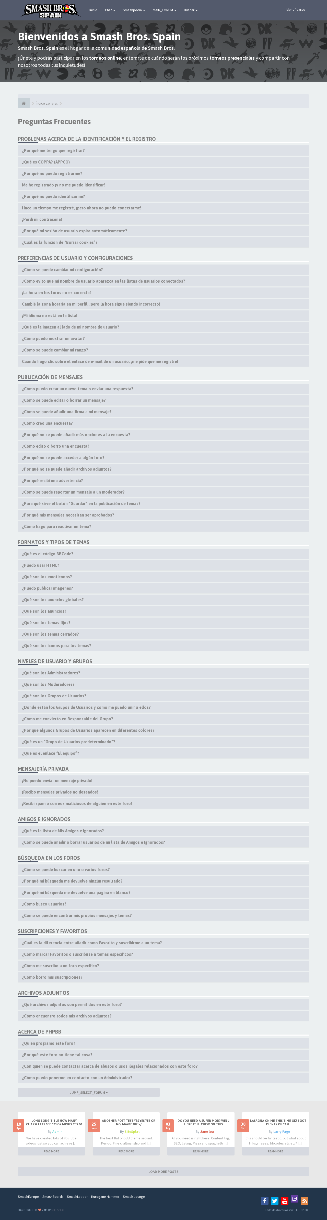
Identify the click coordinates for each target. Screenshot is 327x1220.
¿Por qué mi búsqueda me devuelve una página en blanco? (76, 892)
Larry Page (281, 1131)
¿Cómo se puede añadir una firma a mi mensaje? (67, 411)
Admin (57, 1131)
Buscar (189, 10)
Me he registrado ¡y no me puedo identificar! (63, 185)
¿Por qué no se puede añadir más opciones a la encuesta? (76, 434)
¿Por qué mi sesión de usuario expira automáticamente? (74, 231)
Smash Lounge (134, 1196)
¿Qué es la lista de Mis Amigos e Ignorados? (63, 830)
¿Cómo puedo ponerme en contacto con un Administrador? (77, 1077)
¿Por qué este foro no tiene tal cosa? (57, 1054)
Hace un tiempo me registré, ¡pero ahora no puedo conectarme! (81, 208)
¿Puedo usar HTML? (40, 565)
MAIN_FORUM (163, 10)
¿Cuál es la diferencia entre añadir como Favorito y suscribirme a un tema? (92, 942)
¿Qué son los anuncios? (44, 611)
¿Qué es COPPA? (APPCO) (46, 162)
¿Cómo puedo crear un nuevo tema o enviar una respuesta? (77, 388)
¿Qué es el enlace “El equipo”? (50, 753)
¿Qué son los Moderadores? (48, 684)
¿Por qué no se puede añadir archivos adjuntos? (67, 469)
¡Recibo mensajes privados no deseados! (60, 792)
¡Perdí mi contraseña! (42, 219)
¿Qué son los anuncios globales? (53, 599)
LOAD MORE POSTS (163, 1171)
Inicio (93, 10)
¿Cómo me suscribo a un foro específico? (60, 965)
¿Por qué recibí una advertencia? (52, 480)
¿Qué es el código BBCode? (47, 553)
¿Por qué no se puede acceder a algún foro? (63, 457)
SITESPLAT (58, 1210)
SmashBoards (53, 1196)
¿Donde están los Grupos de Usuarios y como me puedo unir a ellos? (86, 707)
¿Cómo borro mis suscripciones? (52, 977)
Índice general (46, 103)
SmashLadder (77, 1196)
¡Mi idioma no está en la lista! (49, 315)
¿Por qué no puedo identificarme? (53, 196)
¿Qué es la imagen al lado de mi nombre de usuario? (70, 327)
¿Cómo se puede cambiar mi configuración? (62, 269)
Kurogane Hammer (105, 1196)
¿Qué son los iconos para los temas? (56, 645)
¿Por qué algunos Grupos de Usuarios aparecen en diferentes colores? (88, 730)
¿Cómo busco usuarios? (44, 904)
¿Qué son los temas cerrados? (50, 634)
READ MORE (51, 1151)
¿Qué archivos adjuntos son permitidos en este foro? (72, 1004)
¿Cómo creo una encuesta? (47, 423)
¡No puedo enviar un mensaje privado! (57, 780)
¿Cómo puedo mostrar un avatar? (53, 338)
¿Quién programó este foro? (48, 1043)
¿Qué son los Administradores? (51, 673)
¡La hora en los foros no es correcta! (56, 292)
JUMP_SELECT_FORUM (88, 1092)
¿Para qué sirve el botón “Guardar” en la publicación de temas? (81, 503)
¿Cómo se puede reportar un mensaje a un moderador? (73, 492)
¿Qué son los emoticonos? (47, 576)
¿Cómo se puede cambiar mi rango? (55, 350)
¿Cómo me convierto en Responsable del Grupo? (67, 718)
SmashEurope (28, 1196)
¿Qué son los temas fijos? (46, 622)
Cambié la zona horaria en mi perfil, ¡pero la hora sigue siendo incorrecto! (91, 304)
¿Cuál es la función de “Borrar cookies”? (60, 242)
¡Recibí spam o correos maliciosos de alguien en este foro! (77, 803)
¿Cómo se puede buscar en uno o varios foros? (66, 869)
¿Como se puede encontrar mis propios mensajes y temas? (77, 915)
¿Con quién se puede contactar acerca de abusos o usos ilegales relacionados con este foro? (110, 1066)
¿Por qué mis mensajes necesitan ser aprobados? (68, 515)
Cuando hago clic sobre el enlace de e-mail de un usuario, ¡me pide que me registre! (100, 361)
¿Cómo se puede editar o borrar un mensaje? (64, 400)
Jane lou (207, 1131)
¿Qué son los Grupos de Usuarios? (54, 696)
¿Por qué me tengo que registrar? (53, 150)
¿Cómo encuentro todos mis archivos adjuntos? (67, 1016)
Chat (109, 10)
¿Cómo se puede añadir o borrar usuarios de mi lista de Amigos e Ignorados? (93, 842)
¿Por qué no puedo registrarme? (52, 173)
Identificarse (295, 9)
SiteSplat (132, 1131)
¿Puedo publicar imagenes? (47, 588)
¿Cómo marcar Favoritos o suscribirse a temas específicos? (77, 954)
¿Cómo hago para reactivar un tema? (56, 526)
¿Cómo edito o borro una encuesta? (55, 446)
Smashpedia (133, 10)
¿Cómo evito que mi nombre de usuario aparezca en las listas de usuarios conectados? (103, 281)
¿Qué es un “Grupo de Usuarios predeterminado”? (68, 741)
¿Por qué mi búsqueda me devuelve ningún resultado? (72, 881)
